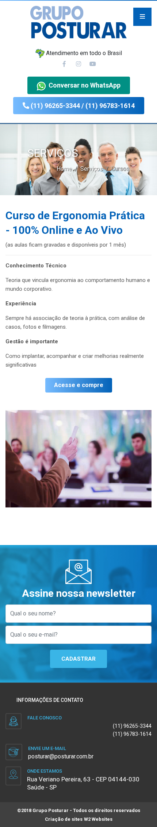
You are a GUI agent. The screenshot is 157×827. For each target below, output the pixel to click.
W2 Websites (98, 819)
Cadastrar (78, 659)
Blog (78, 201)
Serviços (79, 179)
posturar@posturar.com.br (60, 756)
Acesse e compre (78, 385)
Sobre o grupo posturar (78, 157)
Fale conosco (78, 224)
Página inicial (78, 135)
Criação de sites (64, 819)
